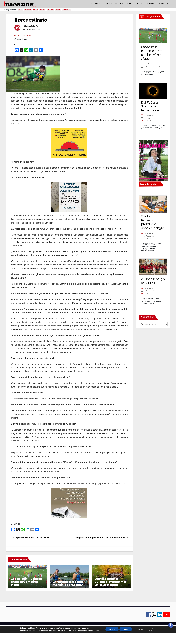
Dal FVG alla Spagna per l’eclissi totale (150, 106)
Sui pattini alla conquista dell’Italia (31, 537)
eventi (20, 10)
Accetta (112, 629)
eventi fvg (27, 10)
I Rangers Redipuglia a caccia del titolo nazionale (100, 537)
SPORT (129, 4)
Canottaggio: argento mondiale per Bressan (68, 583)
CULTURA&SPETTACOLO (113, 4)
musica (42, 10)
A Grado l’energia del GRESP (153, 281)
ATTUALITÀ (95, 4)
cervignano (66, 10)
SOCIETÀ (139, 4)
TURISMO (150, 4)
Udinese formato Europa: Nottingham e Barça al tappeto (110, 581)
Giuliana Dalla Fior (31, 26)
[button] (168, 4)
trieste (35, 10)
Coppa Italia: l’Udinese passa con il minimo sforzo (26, 581)
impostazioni (94, 630)
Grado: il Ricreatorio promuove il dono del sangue (153, 222)
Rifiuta (125, 629)
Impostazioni (141, 629)
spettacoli (50, 10)
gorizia (58, 10)
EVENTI (161, 4)
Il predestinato (30, 20)
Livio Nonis (148, 64)
